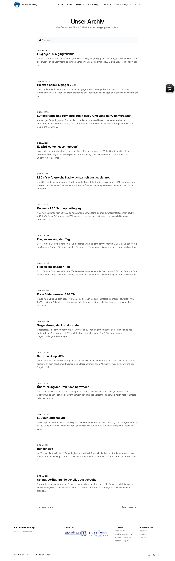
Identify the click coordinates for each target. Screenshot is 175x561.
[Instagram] (149, 554)
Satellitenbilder (120, 531)
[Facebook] (158, 554)
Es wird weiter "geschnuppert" (58, 146)
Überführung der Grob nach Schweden (63, 387)
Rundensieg (45, 448)
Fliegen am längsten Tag (53, 239)
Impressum (18, 531)
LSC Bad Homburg (29, 4)
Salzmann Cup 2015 (50, 356)
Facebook (143, 534)
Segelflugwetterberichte (123, 534)
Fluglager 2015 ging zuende (55, 54)
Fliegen (79, 4)
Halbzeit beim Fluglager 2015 (56, 85)
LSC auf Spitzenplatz (51, 418)
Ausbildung (93, 4)
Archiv (69, 4)
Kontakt (138, 4)
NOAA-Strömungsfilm (123, 537)
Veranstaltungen (122, 4)
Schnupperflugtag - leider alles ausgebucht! (67, 479)
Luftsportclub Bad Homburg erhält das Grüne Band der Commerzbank (84, 115)
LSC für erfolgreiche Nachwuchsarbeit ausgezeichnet (73, 177)
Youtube (143, 537)
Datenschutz (28, 531)
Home (60, 4)
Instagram (143, 531)
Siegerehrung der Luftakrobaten (58, 325)
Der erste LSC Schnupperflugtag (59, 208)
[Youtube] (153, 554)
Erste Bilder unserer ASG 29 (56, 294)
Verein (106, 4)
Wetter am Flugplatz (122, 541)
